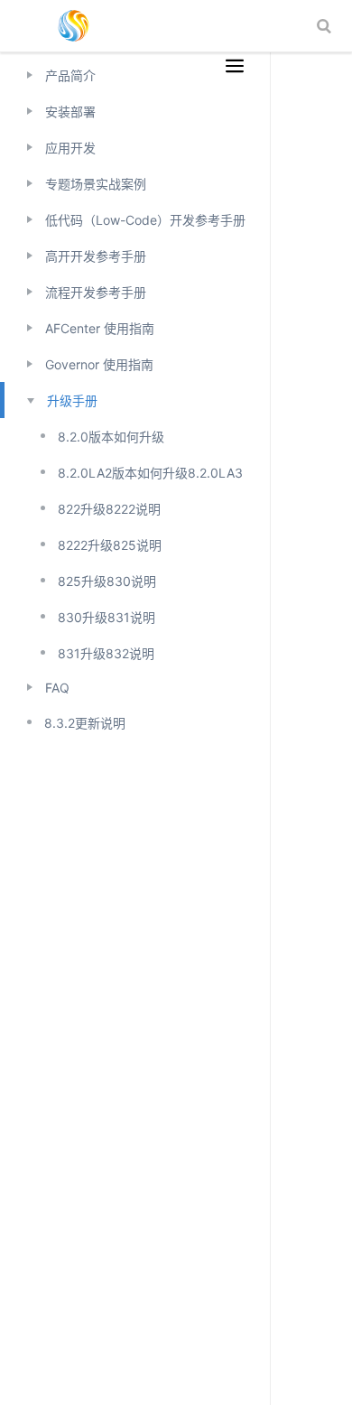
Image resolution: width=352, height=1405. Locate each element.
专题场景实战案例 (95, 183)
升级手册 (72, 400)
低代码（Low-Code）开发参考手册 (145, 220)
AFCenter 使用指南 (99, 328)
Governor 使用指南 (99, 364)
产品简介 (70, 75)
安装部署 (70, 111)
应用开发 (70, 147)
